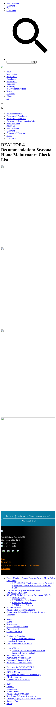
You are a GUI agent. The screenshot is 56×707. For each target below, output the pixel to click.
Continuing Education (16, 636)
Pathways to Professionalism (19, 658)
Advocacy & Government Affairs (21, 121)
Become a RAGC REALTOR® (20, 667)
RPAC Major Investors (22, 602)
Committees (12, 689)
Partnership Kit (13, 629)
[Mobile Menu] (2, 103)
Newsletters (12, 624)
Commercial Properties (16, 133)
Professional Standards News (19, 663)
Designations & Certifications (19, 643)
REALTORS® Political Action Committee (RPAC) (29, 595)
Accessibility (6, 569)
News (9, 619)
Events (9, 8)
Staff (9, 684)
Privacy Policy (6, 562)
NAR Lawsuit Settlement (17, 626)
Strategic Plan (12, 701)
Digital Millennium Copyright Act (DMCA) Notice (20, 565)
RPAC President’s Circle (22, 605)
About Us (11, 126)
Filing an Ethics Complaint (23, 653)
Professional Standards (12, 82)
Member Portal (13, 3)
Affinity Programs (14, 677)
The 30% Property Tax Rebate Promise (23, 590)
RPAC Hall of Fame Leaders (24, 600)
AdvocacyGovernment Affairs (16, 87)
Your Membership (12, 73)
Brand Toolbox (13, 691)
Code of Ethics (13, 648)
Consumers (11, 10)
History (10, 703)
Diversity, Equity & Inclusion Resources (24, 699)
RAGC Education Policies (23, 638)
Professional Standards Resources (21, 660)
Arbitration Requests (15, 655)
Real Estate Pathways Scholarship (21, 696)
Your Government (14, 607)
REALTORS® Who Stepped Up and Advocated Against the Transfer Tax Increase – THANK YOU (33, 585)
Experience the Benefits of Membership (24, 674)
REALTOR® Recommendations (21, 610)
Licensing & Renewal (16, 641)
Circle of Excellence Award (18, 679)
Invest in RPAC (19, 598)
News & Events (13, 123)
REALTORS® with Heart (18, 694)
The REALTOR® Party (17, 593)
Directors (10, 686)
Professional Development (12, 77)
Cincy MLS (12, 6)
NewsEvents (11, 92)
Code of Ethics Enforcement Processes (28, 650)
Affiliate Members (14, 672)
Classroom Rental (14, 631)
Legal (3, 559)
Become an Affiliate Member (19, 670)
